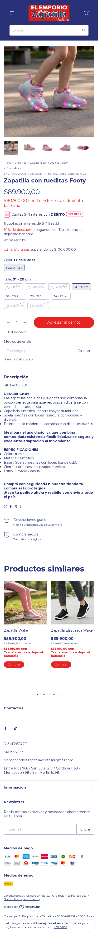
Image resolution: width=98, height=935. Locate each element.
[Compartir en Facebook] (10, 506)
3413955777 (13, 752)
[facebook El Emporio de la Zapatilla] (5, 728)
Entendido (60, 927)
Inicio (7, 162)
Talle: (17, 279)
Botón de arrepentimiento (21, 899)
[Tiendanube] (22, 907)
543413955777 (15, 744)
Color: (19, 260)
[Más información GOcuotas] (74, 215)
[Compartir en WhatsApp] (5, 506)
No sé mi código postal (19, 359)
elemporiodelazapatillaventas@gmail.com (38, 760)
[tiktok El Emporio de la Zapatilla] (15, 728)
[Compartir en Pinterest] (21, 506)
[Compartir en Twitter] (16, 506)
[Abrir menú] (12, 13)
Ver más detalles (14, 240)
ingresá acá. (79, 895)
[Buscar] (83, 30)
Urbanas (20, 162)
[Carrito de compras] (86, 13)
